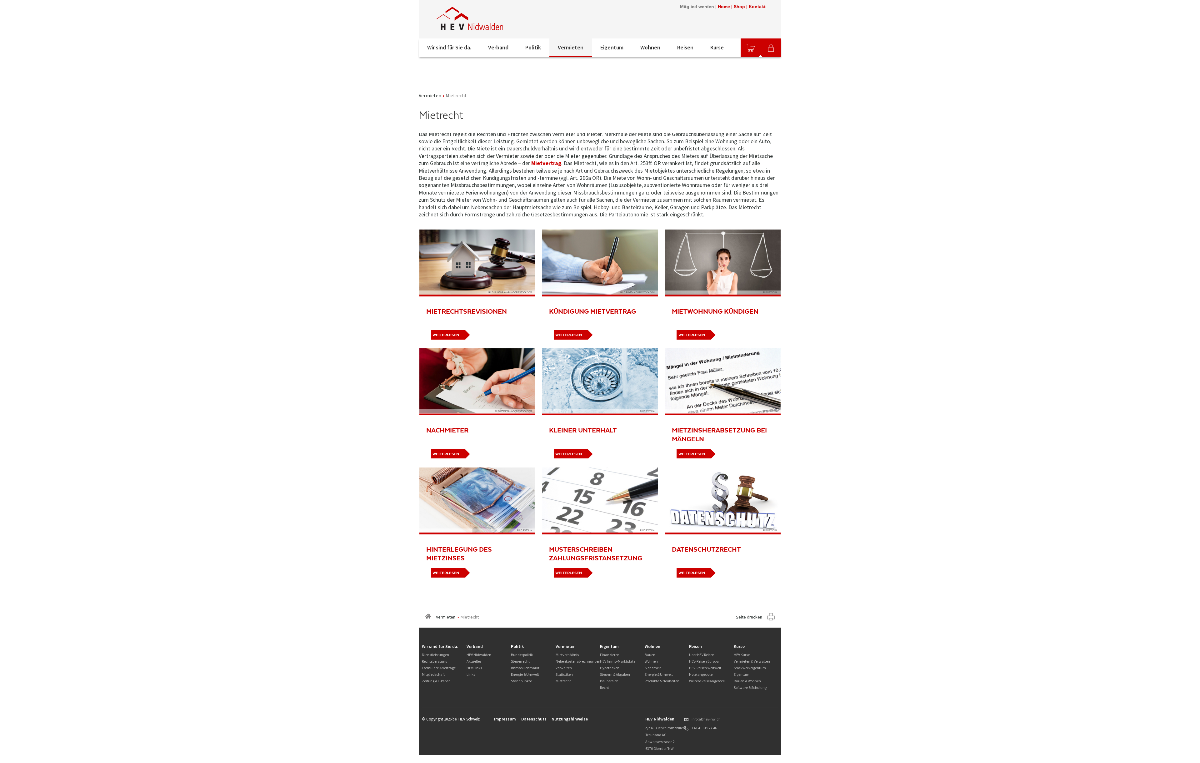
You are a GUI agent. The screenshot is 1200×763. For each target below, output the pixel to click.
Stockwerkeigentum (750, 667)
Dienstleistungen (435, 654)
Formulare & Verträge (439, 667)
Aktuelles (474, 661)
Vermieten (570, 47)
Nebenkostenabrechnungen (578, 661)
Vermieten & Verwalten (752, 661)
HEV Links (474, 667)
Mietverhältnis (567, 654)
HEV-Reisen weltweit (705, 667)
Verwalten (564, 667)
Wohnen (650, 47)
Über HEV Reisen (701, 654)
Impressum (505, 719)
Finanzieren (609, 654)
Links (471, 674)
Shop (739, 6)
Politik (533, 47)
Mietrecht (563, 681)
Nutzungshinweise (570, 719)
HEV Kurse (742, 654)
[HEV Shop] (751, 47)
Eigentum (611, 47)
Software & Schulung (750, 687)
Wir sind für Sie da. (449, 47)
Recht (604, 687)
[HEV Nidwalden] (502, 19)
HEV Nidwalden (479, 654)
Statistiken (564, 674)
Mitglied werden (697, 6)
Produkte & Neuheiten (662, 681)
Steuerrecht (520, 661)
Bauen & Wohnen (747, 681)
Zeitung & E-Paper (436, 681)
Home (724, 6)
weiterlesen (445, 335)
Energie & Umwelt (525, 674)
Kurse (717, 47)
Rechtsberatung (434, 661)
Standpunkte (521, 681)
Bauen (650, 654)
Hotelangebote (700, 674)
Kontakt (757, 6)
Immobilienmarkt (525, 667)
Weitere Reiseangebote (707, 681)
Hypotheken (609, 667)
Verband (498, 47)
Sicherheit (653, 667)
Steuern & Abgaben (615, 674)
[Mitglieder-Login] (771, 47)
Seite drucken (749, 617)
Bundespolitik (522, 654)
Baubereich (609, 681)
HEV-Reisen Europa (704, 661)
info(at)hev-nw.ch (706, 719)
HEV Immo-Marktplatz (617, 661)
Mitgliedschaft (433, 674)
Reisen (685, 47)
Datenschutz (534, 719)
